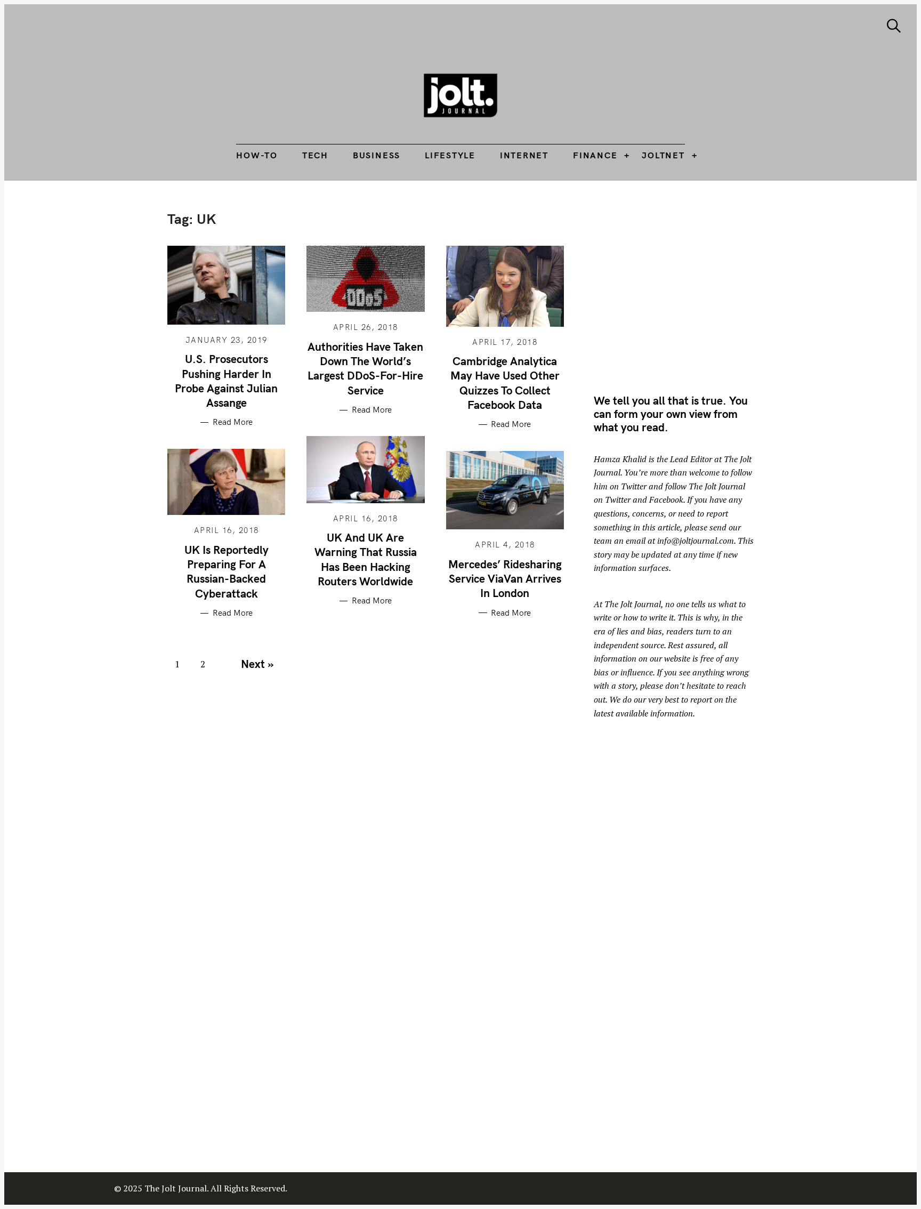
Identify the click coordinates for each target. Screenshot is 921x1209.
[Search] (894, 26)
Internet (524, 155)
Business (376, 155)
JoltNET (663, 155)
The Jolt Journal (632, 604)
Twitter (634, 486)
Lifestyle (450, 155)
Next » (257, 664)
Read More (233, 422)
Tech (315, 155)
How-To (257, 155)
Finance (595, 155)
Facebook (666, 499)
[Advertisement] (683, 285)
